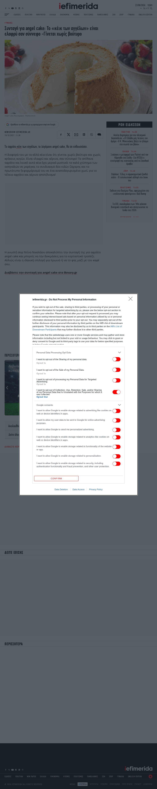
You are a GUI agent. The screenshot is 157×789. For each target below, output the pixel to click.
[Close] (131, 300)
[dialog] (78, 394)
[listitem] (78, 352)
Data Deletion (61, 489)
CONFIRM (56, 478)
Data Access (78, 489)
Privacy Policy (96, 489)
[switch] (117, 359)
